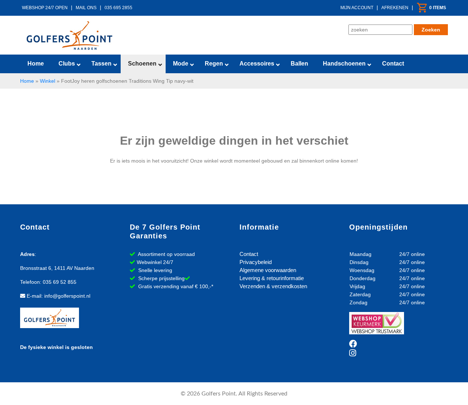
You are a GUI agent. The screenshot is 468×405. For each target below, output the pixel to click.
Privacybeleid (255, 262)
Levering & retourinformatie (271, 278)
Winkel (47, 81)
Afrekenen (394, 7)
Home (27, 81)
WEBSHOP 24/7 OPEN (45, 7)
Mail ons (86, 7)
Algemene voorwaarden (267, 270)
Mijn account (356, 7)
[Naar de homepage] (69, 35)
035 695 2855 (118, 7)
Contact (248, 254)
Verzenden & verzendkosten (273, 286)
